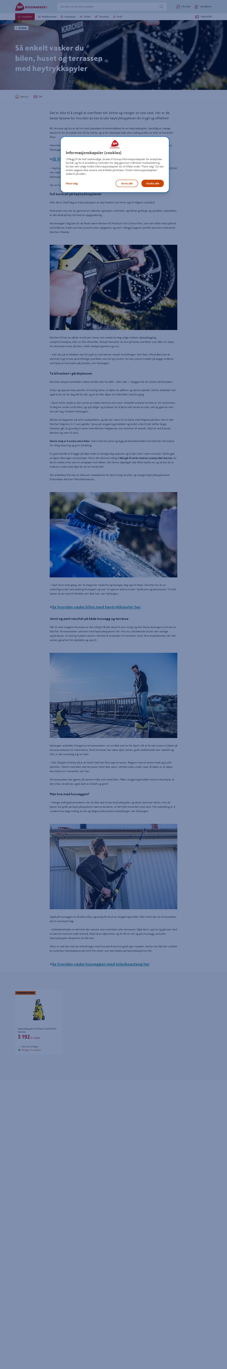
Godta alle (152, 183)
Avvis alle (127, 183)
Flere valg (72, 183)
